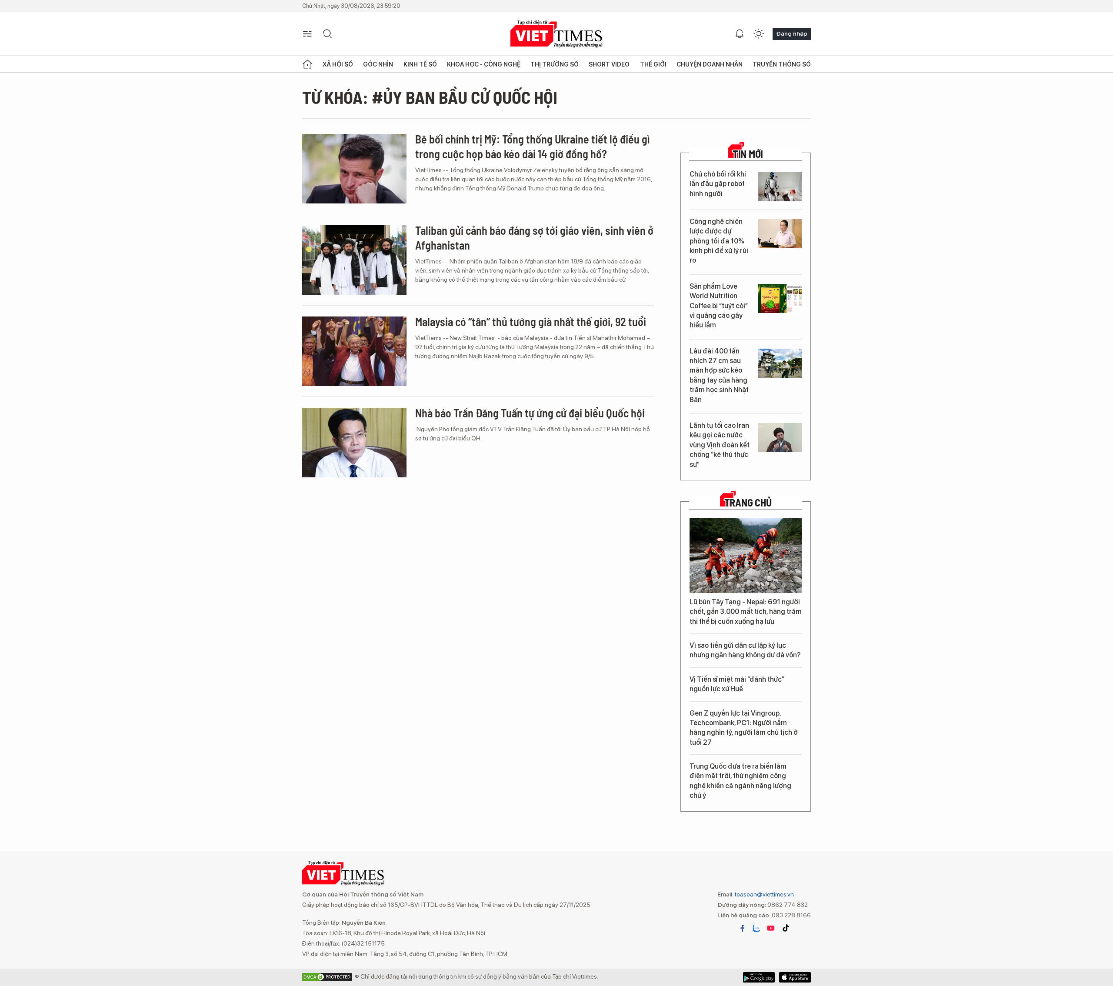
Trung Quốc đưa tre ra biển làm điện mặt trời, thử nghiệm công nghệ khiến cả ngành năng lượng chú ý (740, 780)
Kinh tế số (420, 64)
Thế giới (653, 64)
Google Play (795, 977)
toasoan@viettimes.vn (763, 894)
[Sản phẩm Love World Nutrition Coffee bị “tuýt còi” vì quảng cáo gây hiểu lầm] (780, 298)
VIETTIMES (556, 34)
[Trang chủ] (307, 64)
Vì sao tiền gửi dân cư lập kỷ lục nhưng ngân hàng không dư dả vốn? (745, 650)
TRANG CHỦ (748, 502)
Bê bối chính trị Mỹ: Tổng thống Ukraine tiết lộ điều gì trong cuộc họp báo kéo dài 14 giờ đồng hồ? (532, 146)
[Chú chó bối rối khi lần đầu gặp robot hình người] (780, 186)
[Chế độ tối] (758, 34)
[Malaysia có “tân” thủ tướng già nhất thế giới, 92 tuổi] (354, 351)
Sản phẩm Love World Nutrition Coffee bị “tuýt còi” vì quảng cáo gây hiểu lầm (719, 306)
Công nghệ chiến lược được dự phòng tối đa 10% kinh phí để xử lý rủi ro (719, 241)
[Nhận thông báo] (739, 34)
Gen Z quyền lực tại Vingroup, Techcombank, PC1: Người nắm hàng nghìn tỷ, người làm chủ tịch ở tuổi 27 (744, 727)
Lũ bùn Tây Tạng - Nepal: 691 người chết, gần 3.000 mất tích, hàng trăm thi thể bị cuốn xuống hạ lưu (746, 612)
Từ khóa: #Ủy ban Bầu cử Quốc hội (429, 97)
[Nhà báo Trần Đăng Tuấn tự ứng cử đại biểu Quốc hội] (354, 442)
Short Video (609, 64)
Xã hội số (338, 64)
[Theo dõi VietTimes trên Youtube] (771, 928)
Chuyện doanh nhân (709, 64)
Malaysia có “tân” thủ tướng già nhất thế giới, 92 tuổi (530, 321)
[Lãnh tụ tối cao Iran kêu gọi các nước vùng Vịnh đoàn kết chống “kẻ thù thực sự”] (780, 437)
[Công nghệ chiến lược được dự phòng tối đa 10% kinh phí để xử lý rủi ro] (780, 233)
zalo (756, 928)
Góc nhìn (378, 64)
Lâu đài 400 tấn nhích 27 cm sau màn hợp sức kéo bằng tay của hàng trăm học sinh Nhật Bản (719, 375)
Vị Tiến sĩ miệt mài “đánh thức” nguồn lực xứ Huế (737, 684)
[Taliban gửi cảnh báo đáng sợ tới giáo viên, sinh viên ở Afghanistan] (354, 260)
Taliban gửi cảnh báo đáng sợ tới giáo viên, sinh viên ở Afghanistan (534, 237)
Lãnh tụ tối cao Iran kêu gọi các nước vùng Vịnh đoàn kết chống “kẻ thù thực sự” (720, 445)
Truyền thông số (782, 64)
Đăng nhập (791, 33)
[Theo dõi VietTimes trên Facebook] (742, 928)
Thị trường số (554, 64)
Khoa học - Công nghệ (483, 64)
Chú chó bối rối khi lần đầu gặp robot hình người (718, 184)
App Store (759, 977)
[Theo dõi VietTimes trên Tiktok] (786, 928)
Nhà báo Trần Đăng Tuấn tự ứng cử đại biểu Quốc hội (530, 413)
